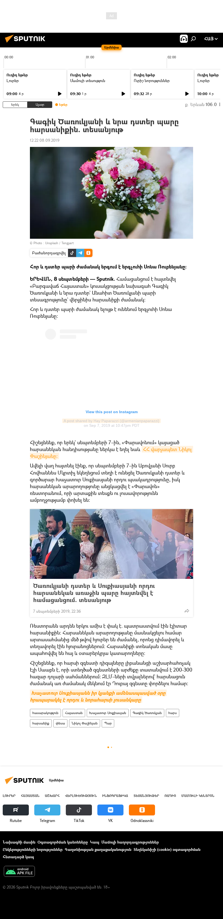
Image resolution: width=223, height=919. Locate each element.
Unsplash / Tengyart (59, 243)
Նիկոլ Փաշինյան (85, 723)
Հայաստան (74, 713)
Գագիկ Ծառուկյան (147, 713)
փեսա (60, 723)
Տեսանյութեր (146, 795)
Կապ (94, 842)
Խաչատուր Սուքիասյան (107, 713)
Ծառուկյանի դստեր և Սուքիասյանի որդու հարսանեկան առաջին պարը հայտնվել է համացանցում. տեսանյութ (94, 592)
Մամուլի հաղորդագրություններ (130, 842)
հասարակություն (45, 713)
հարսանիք (40, 723)
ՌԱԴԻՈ (170, 795)
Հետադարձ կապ (18, 856)
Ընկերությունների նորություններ (33, 849)
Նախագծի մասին (19, 842)
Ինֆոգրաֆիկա (115, 795)
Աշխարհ (52, 795)
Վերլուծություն (81, 795)
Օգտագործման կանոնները (63, 842)
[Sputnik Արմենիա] (27, 43)
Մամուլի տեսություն (87, 80)
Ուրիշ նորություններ (152, 80)
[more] (186, 610)
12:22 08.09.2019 (44, 140)
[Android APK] (19, 872)
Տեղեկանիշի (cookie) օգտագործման (167, 849)
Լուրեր (13, 80)
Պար (108, 723)
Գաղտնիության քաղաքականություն (98, 849)
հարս (172, 713)
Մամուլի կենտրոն (197, 795)
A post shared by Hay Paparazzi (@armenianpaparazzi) (111, 421)
